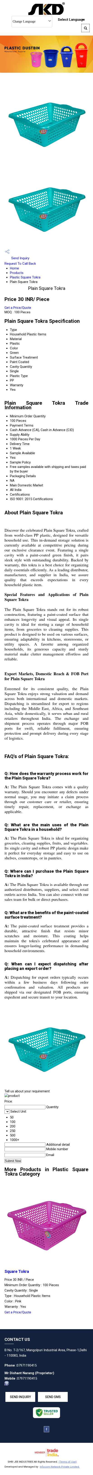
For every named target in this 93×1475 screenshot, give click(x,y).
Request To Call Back (20, 264)
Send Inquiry (19, 258)
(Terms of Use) (68, 1461)
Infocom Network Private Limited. (60, 1466)
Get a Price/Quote (18, 308)
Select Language (71, 20)
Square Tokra (17, 1271)
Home (14, 268)
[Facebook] (46, 1431)
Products (16, 273)
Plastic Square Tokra (25, 277)
